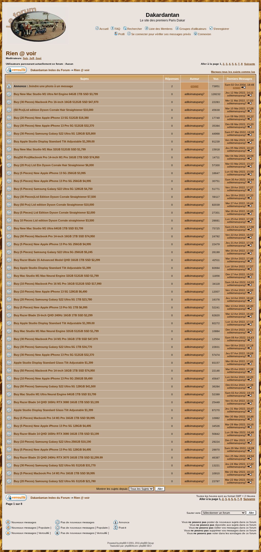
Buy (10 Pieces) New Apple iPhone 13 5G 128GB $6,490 (50, 291)
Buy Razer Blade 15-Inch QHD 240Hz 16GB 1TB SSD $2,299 (53, 315)
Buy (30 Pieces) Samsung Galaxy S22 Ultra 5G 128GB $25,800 (55, 133)
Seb (25, 58)
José (38, 58)
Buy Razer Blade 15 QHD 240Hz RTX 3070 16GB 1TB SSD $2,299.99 (58, 457)
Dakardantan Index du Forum (50, 70)
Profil (121, 34)
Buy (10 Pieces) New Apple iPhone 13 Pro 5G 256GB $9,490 (53, 378)
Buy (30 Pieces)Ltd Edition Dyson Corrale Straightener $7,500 (55, 196)
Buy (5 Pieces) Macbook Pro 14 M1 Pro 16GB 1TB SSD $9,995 (54, 417)
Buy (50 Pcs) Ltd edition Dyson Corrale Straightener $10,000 (54, 204)
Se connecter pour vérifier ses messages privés (161, 34)
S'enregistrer (221, 28)
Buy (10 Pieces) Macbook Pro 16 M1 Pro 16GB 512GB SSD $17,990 (57, 283)
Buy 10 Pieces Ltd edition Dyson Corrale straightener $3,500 (54, 220)
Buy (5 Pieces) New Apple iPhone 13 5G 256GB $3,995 (50, 173)
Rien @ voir (21, 53)
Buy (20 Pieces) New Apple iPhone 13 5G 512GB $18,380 (51, 117)
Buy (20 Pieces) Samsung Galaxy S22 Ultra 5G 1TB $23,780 (53, 299)
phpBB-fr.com (131, 545)
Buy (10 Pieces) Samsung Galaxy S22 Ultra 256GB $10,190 (52, 441)
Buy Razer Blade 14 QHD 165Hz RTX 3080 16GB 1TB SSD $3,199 (56, 402)
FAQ (117, 28)
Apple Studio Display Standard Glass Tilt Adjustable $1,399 (53, 362)
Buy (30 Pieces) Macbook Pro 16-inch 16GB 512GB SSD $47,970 (56, 101)
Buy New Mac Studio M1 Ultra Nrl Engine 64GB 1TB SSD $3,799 (56, 94)
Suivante (249, 63)
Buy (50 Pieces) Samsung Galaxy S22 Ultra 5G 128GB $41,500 (55, 386)
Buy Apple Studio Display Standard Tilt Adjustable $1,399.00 (54, 141)
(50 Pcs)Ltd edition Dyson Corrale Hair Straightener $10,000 (53, 109)
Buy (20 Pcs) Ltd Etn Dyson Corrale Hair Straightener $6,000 (54, 165)
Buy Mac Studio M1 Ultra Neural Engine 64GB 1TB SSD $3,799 (55, 394)
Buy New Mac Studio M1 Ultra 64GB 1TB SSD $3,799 (48, 228)
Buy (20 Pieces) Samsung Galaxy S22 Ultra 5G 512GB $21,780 (55, 481)
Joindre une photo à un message (51, 86)
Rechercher (134, 28)
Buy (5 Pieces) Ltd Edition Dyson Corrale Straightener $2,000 (54, 212)
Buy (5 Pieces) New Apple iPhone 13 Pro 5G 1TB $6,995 (50, 307)
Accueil (103, 28)
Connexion (204, 34)
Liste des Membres (161, 28)
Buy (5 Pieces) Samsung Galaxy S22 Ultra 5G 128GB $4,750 (53, 188)
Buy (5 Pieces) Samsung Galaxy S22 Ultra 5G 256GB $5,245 (53, 252)
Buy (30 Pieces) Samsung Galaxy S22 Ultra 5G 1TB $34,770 (53, 346)
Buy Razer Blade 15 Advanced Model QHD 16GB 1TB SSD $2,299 (57, 259)
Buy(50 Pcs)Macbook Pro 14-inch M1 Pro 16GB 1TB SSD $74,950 (56, 157)
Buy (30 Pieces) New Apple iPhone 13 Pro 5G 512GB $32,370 (54, 125)
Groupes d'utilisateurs (192, 28)
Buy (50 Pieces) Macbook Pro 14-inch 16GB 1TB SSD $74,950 (54, 236)
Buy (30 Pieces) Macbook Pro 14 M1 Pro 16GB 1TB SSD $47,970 (56, 338)
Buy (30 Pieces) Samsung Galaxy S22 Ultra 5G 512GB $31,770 (55, 465)
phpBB (122, 543)
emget (194, 86)
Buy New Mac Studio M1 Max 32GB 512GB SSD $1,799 (50, 149)
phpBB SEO (145, 545)
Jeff (31, 58)
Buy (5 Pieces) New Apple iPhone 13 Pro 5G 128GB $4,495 (52, 425)
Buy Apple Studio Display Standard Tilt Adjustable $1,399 (52, 267)
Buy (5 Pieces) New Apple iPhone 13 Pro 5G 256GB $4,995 (52, 180)
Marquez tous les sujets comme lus (233, 71)
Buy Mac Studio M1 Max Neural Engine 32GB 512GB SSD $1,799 (56, 275)
